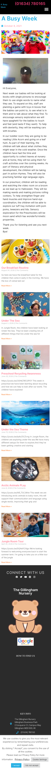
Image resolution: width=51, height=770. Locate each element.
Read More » (6, 286)
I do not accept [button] (31, 765)
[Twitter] (21, 577)
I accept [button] (16, 765)
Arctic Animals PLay (13, 485)
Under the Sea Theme (14, 429)
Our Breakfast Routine (15, 267)
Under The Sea (10, 320)
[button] (46, 9)
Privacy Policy (22, 759)
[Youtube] (26, 577)
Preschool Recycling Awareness (21, 373)
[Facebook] (17, 577)
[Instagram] (34, 577)
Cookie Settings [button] (40, 759)
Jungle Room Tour (12, 541)
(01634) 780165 (30, 3)
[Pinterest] (30, 577)
